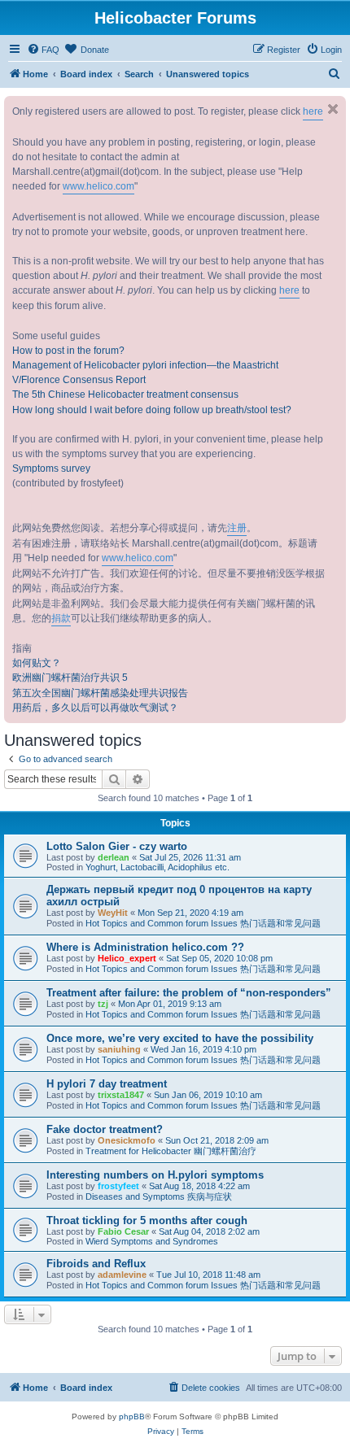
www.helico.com (98, 186)
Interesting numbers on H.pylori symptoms (155, 1175)
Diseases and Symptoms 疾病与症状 (158, 1196)
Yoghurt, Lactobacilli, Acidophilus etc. (157, 867)
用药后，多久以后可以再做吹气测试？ (95, 707)
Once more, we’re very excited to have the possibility (179, 1038)
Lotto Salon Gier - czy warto (116, 846)
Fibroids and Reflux (96, 1263)
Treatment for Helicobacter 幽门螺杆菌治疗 (170, 1151)
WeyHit (113, 912)
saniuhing (119, 1049)
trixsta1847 (121, 1095)
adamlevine (122, 1274)
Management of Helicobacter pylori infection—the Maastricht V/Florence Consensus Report (145, 373)
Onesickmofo (126, 1140)
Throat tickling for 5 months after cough (146, 1220)
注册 (237, 528)
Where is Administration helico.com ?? (145, 947)
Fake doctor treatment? (104, 1129)
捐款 (61, 618)
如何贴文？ (36, 663)
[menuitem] (43, 49)
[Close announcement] (333, 109)
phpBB (132, 1416)
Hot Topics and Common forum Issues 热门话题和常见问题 (203, 923)
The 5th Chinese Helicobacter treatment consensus (125, 394)
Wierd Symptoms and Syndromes (151, 1241)
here (313, 111)
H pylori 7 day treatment (106, 1084)
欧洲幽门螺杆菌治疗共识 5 (70, 677)
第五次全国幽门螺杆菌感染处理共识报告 (100, 693)
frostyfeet (118, 1186)
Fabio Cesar (123, 1231)
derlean (113, 857)
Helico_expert (127, 958)
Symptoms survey (51, 468)
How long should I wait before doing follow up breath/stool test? (151, 410)
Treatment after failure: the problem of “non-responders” (188, 993)
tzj (103, 1004)
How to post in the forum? (68, 350)
